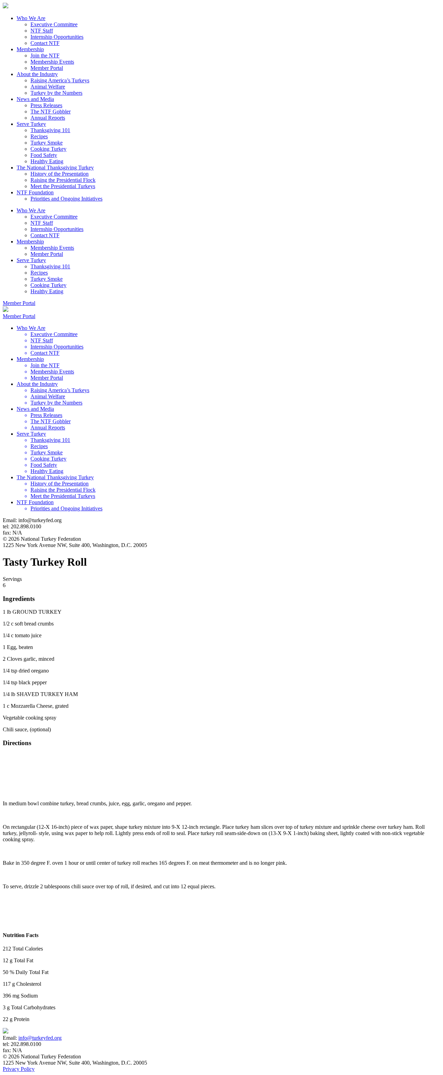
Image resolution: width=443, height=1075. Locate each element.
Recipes (39, 136)
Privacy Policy (19, 1069)
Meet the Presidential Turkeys (62, 186)
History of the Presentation (59, 174)
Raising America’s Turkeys (59, 80)
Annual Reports (47, 118)
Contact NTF (45, 43)
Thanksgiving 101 (50, 130)
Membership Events (52, 62)
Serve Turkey (31, 124)
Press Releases (46, 105)
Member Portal (46, 68)
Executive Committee (54, 24)
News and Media (35, 99)
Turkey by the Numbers (56, 93)
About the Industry (37, 74)
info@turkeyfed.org (40, 1038)
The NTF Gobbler (50, 111)
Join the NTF (45, 55)
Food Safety (43, 155)
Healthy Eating (46, 161)
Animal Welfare (47, 87)
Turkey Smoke (46, 143)
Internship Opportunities (56, 37)
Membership (30, 49)
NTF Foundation (35, 192)
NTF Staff (41, 31)
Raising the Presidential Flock (63, 180)
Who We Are (31, 18)
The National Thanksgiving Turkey (55, 167)
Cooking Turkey (48, 149)
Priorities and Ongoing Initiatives (66, 199)
